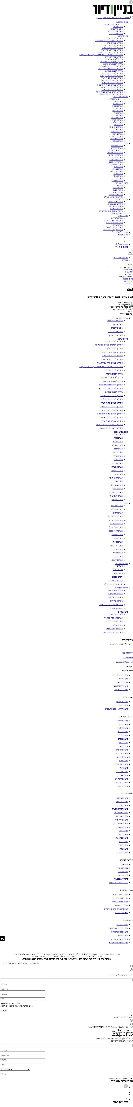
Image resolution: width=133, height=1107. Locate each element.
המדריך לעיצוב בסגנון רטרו (112, 78)
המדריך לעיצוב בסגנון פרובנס (111, 87)
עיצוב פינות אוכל (116, 160)
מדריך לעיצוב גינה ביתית (113, 64)
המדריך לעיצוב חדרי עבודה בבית (110, 52)
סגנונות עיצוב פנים (121, 97)
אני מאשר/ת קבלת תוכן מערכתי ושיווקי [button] (15, 1006)
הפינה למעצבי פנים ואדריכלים (111, 211)
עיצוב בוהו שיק (117, 118)
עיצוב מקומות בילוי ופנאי (113, 230)
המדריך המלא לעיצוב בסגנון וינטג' (109, 92)
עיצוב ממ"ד (118, 174)
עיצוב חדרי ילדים (116, 155)
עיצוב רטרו (118, 113)
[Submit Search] (130, 252)
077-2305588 (127, 653)
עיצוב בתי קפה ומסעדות (113, 220)
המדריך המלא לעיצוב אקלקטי (111, 94)
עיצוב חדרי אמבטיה (115, 153)
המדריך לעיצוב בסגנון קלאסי (111, 76)
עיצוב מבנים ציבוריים (114, 223)
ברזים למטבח (127, 279)
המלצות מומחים (116, 209)
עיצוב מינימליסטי (116, 136)
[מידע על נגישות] (126, 1088)
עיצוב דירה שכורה (115, 31)
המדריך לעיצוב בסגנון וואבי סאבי (110, 85)
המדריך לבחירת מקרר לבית (112, 50)
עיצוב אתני (118, 125)
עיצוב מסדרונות (116, 171)
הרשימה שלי (123, 244)
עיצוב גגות (119, 178)
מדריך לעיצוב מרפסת (114, 59)
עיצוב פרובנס (117, 106)
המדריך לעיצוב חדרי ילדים (112, 45)
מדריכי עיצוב (123, 36)
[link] (113, 15)
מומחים (125, 260)
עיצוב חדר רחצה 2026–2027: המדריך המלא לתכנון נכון (101, 55)
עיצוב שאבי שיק (116, 139)
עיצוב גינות (118, 167)
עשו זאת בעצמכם (116, 195)
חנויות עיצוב (118, 190)
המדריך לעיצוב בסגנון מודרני (111, 73)
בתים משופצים (117, 29)
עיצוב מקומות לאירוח (114, 227)
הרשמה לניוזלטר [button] (123, 17)
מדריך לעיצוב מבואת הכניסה (111, 62)
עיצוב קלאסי (118, 104)
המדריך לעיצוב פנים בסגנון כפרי (110, 69)
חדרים (125, 143)
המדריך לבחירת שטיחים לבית (111, 66)
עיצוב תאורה (123, 705)
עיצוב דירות (118, 27)
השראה (120, 185)
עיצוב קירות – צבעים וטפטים (116, 709)
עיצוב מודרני (114, 99)
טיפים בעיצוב (117, 192)
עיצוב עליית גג (117, 181)
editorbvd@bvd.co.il (124, 662)
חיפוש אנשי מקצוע (115, 202)
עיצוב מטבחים (117, 146)
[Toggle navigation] (97, 18)
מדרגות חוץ (128, 269)
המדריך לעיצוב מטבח (114, 38)
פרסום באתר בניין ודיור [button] (107, 17)
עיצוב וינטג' (118, 108)
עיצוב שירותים (117, 148)
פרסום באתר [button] (123, 247)
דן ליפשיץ (129, 283)
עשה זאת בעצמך (121, 879)
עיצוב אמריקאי (117, 132)
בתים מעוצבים (122, 22)
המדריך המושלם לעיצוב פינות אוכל (109, 41)
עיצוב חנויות (118, 225)
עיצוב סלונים (114, 150)
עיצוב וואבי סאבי (116, 127)
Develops (35, 963)
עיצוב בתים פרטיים (111, 24)
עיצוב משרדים (117, 218)
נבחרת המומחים (121, 199)
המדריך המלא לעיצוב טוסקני (111, 80)
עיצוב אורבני (118, 134)
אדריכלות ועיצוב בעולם (113, 197)
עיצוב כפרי (118, 101)
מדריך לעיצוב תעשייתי (114, 71)
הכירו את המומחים (115, 204)
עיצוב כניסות (118, 169)
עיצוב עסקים (123, 216)
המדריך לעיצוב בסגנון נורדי (112, 90)
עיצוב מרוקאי (117, 141)
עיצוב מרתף (118, 176)
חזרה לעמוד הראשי (125, 302)
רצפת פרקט (128, 281)
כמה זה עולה (118, 188)
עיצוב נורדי (118, 115)
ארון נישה (129, 272)
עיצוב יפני (119, 129)
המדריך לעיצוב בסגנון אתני (112, 83)
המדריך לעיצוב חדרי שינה (112, 48)
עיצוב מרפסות (117, 164)
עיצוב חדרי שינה (116, 157)
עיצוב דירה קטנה (116, 34)
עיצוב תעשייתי (117, 120)
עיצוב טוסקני (117, 111)
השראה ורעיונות (121, 183)
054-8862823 (127, 657)
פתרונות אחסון (122, 701)
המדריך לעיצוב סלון (115, 43)
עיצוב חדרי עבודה (116, 162)
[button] (125, 17)
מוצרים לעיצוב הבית (115, 206)
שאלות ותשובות (116, 213)
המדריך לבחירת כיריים (114, 57)
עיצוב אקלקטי (117, 122)
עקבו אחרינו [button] (123, 235)
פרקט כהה (129, 274)
